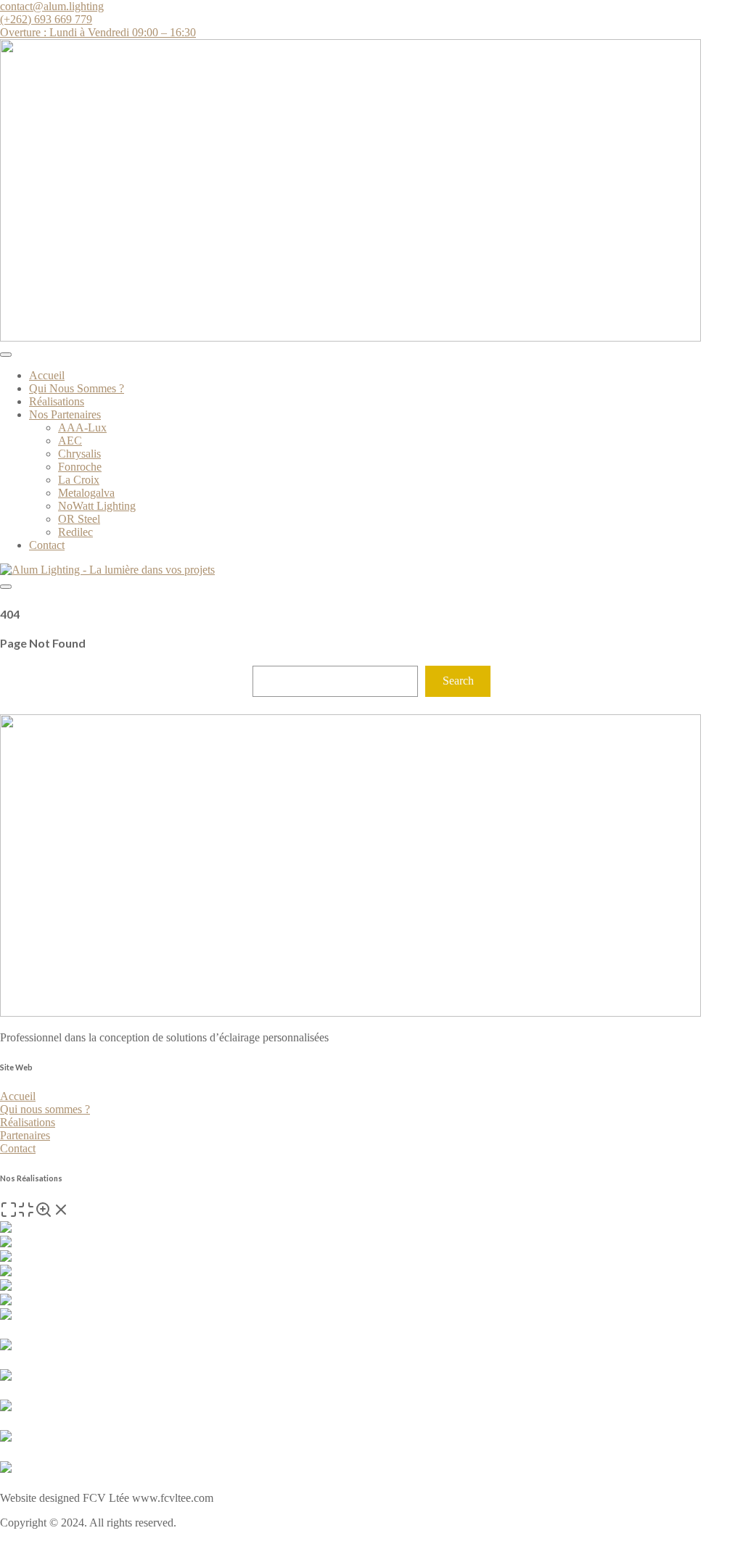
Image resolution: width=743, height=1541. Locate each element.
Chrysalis (79, 453)
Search (458, 680)
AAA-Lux (82, 427)
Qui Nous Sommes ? (76, 388)
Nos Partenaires (65, 414)
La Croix (78, 480)
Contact (47, 545)
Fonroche (80, 466)
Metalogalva (86, 493)
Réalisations (56, 401)
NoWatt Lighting (97, 506)
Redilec (75, 532)
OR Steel (79, 519)
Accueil (47, 375)
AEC (70, 440)
